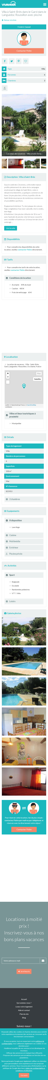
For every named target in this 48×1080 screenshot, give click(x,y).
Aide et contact (24, 1010)
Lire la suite (10, 228)
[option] (16, 163)
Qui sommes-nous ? (24, 1003)
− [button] (8, 376)
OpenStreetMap (31, 405)
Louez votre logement (24, 1007)
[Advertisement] (24, 326)
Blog (24, 1018)
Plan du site (24, 1014)
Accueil (24, 999)
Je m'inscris (25, 971)
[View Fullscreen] (8, 382)
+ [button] (8, 373)
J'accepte (24, 1075)
